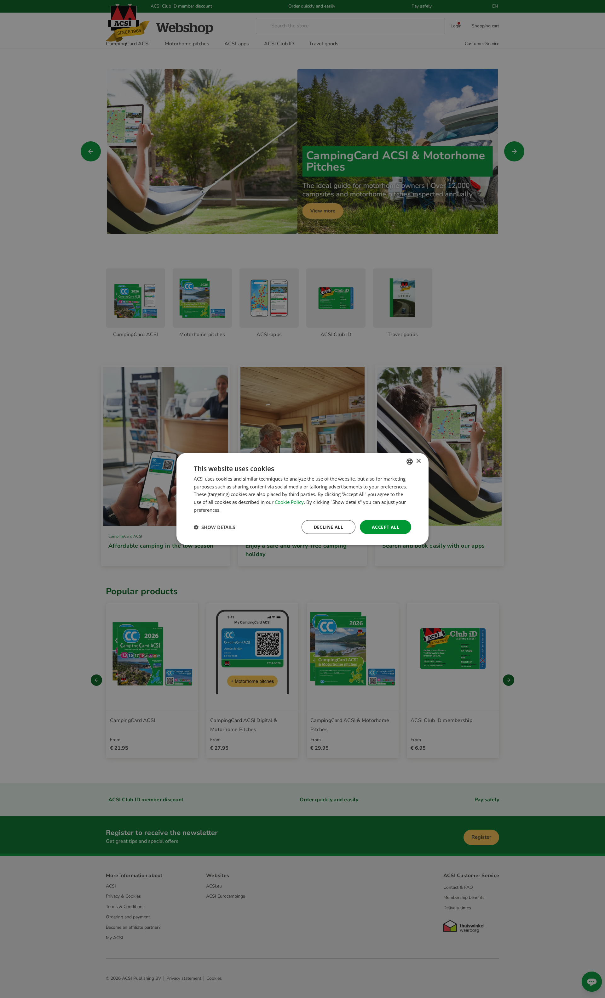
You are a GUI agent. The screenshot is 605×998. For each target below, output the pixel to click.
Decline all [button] (328, 527)
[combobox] (409, 461)
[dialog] (302, 499)
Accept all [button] (385, 527)
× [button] (418, 461)
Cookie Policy (289, 502)
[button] (214, 527)
